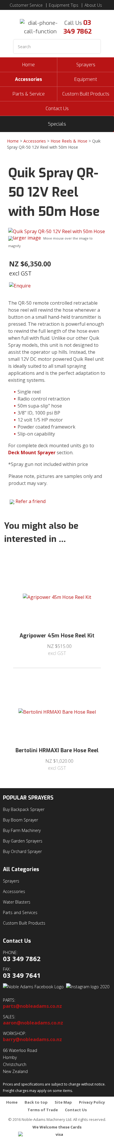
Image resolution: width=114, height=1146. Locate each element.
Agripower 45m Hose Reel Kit (57, 635)
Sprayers (85, 65)
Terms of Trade (42, 1110)
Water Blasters (16, 902)
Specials (57, 124)
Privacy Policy (92, 1102)
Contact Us (57, 108)
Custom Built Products (85, 94)
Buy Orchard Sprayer (22, 851)
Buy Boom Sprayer (20, 820)
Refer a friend (30, 501)
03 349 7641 (22, 975)
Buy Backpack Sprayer (23, 809)
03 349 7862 (77, 27)
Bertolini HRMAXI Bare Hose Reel (57, 750)
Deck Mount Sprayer (32, 452)
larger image (27, 238)
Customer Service (26, 5)
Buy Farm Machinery (22, 830)
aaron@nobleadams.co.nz (33, 1023)
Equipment (85, 79)
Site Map (63, 1102)
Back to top (36, 1102)
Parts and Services (20, 912)
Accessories (28, 79)
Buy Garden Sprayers (22, 841)
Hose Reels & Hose (69, 141)
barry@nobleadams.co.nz (32, 1039)
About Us (93, 5)
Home (28, 65)
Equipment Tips (63, 5)
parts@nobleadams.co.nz (32, 1006)
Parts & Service (29, 94)
